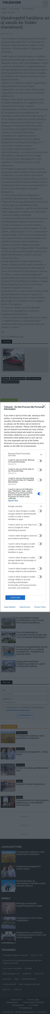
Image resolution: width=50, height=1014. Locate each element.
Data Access (25, 607)
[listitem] (25, 454)
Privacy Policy (40, 607)
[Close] (44, 407)
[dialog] (25, 507)
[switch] (40, 460)
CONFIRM (15, 598)
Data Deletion (10, 607)
